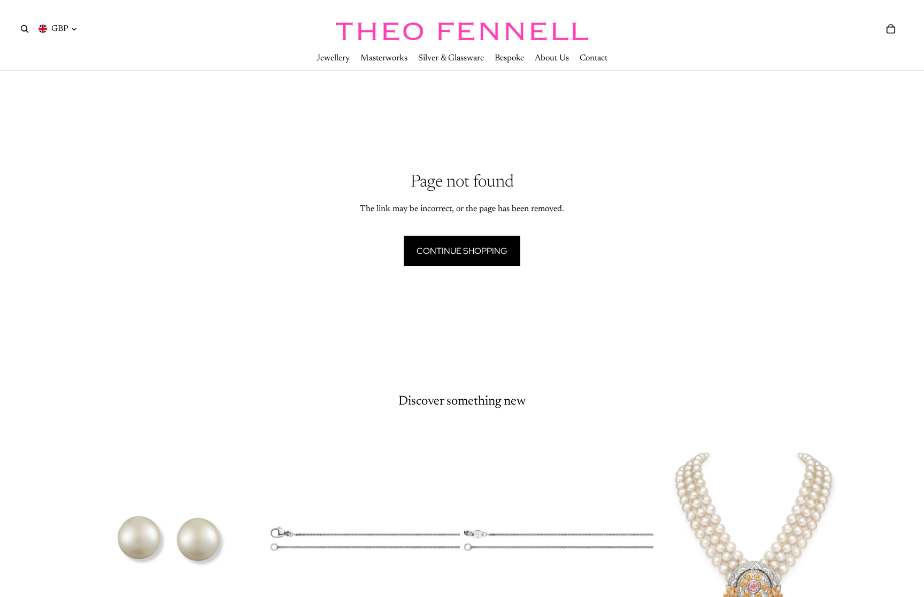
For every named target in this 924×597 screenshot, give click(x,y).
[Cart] (891, 29)
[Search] (24, 29)
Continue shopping (462, 251)
